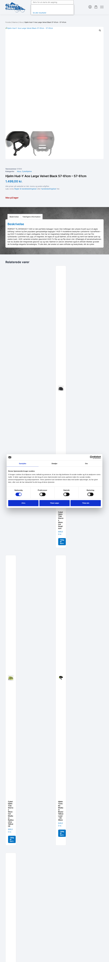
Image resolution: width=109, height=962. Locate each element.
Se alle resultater (39, 13)
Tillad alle (85, 503)
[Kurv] (96, 7)
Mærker (15, 22)
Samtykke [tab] (22, 463)
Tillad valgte (54, 503)
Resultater (38, 8)
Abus (21, 22)
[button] (100, 30)
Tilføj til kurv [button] (62, 541)
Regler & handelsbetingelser (25, 189)
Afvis (23, 503)
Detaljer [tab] (54, 463)
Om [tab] (86, 463)
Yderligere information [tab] (31, 217)
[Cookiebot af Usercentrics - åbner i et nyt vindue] (91, 457)
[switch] (42, 494)
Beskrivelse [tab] (14, 217)
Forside (8, 22)
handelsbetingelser (48, 189)
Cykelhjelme (27, 171)
